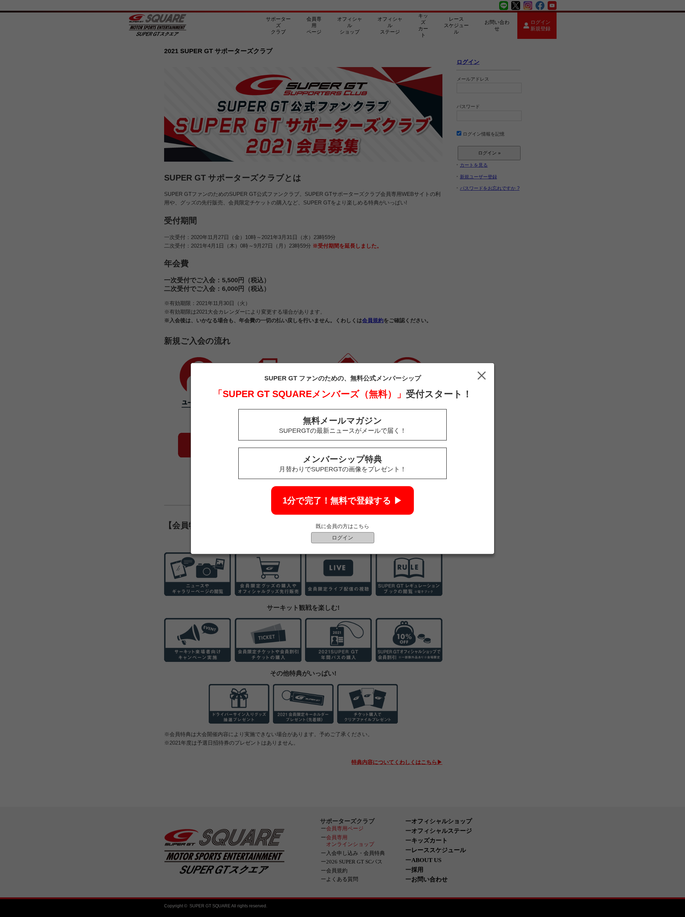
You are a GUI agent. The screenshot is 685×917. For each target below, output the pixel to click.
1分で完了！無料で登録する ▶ (342, 500)
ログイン (342, 538)
